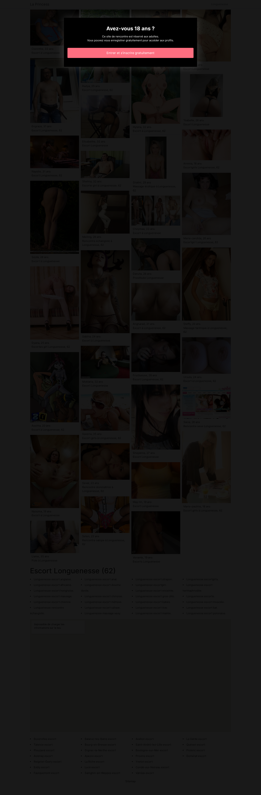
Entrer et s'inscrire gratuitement (130, 53)
